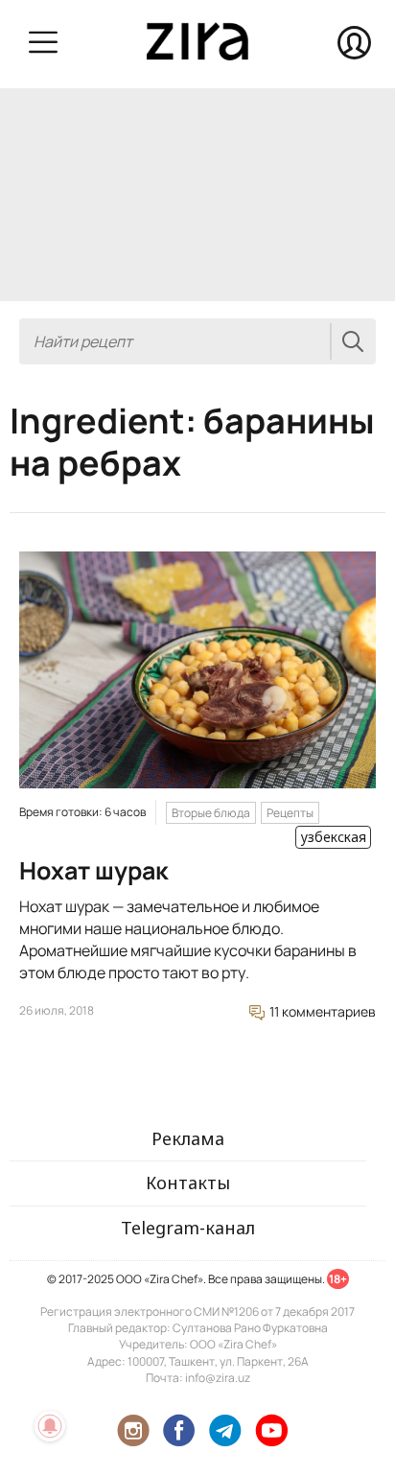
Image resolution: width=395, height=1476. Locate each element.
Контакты (188, 1182)
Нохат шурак (93, 870)
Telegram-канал (188, 1227)
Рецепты (290, 813)
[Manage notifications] (50, 1426)
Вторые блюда (211, 813)
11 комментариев (321, 1011)
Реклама (187, 1138)
